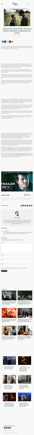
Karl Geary (15, 199)
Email (2, 259)
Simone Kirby (3, 200)
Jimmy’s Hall (11, 199)
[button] (2, 4)
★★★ (17, 35)
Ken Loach (18, 199)
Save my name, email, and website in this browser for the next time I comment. (14, 268)
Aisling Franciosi (5, 198)
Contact (7, 430)
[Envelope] (10, 428)
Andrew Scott (11, 198)
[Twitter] (8, 428)
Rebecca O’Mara (27, 199)
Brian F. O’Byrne (19, 198)
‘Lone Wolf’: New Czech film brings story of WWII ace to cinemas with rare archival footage (9, 302)
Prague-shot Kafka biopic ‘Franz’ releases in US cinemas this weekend (9, 367)
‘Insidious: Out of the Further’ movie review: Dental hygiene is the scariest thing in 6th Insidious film (25, 320)
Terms (9, 430)
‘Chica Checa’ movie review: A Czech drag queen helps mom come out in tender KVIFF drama (9, 320)
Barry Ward (15, 198)
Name (2, 255)
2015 (2, 198)
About (5, 430)
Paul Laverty (23, 199)
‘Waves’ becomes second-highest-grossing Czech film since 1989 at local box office (24, 337)
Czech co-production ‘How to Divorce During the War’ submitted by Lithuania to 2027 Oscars (24, 302)
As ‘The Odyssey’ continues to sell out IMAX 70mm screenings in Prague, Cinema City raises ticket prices (24, 369)
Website (2, 263)
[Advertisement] (17, 56)
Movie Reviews (20, 35)
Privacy (12, 430)
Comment (3, 242)
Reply (4, 235)
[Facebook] (4, 428)
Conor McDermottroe (26, 198)
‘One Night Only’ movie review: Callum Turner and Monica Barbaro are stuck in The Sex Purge (9, 337)
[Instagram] (6, 428)
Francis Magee (6, 199)
